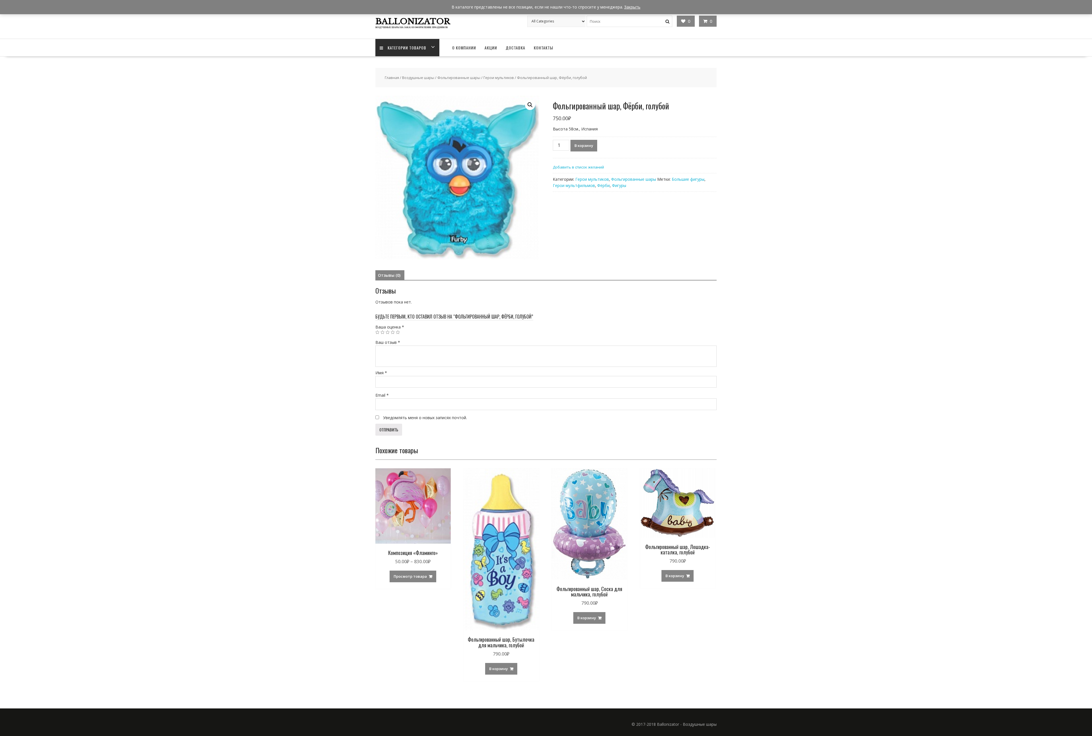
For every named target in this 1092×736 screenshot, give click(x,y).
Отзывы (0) (389, 275)
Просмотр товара (410, 576)
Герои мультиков (498, 77)
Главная (392, 77)
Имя (381, 372)
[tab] (389, 275)
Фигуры (619, 185)
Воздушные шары (418, 77)
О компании (464, 48)
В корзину (583, 145)
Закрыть (632, 7)
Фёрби (603, 185)
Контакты (543, 48)
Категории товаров (407, 48)
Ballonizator (412, 21)
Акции (491, 48)
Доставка (515, 48)
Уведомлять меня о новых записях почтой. (425, 417)
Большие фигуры (688, 179)
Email (382, 395)
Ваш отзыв (387, 342)
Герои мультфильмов (574, 185)
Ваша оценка (389, 327)
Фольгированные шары (458, 77)
